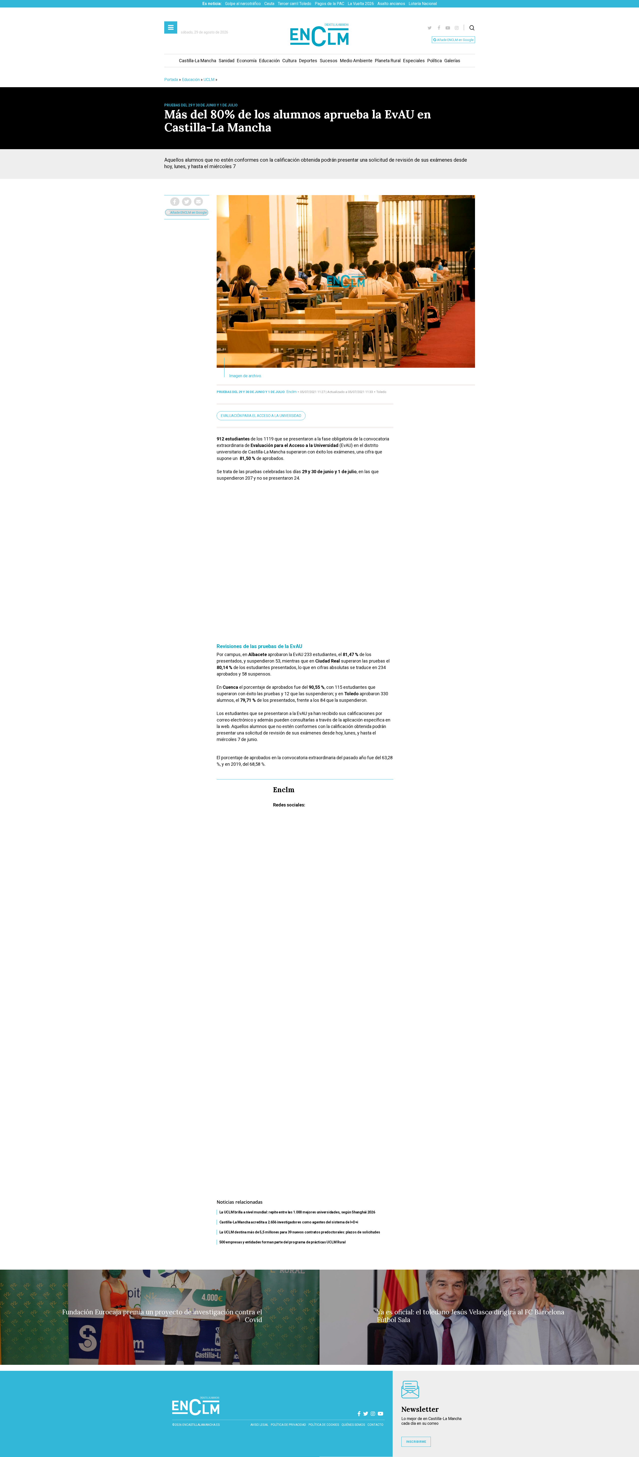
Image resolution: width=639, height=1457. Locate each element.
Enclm (292, 391)
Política (434, 60)
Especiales (414, 60)
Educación (269, 60)
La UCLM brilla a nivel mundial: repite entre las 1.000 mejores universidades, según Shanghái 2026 (297, 1212)
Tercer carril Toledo (294, 3)
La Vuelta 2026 (361, 3)
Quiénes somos (353, 1425)
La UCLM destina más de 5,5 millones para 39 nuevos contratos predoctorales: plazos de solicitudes (299, 1232)
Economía (247, 60)
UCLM (209, 79)
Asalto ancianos (391, 3)
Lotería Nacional (423, 3)
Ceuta (269, 3)
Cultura (289, 60)
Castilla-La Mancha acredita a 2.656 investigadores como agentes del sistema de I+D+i (288, 1222)
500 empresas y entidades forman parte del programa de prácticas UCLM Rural (282, 1242)
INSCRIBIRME (416, 1442)
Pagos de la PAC (329, 3)
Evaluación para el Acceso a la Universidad (261, 416)
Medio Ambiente (356, 60)
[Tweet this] (186, 201)
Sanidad (226, 60)
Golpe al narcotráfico (243, 3)
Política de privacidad (288, 1425)
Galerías (452, 60)
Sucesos (328, 60)
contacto (375, 1425)
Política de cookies (324, 1425)
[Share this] (174, 201)
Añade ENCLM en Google (455, 40)
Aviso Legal (259, 1425)
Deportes (308, 60)
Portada (171, 79)
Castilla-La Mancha (197, 60)
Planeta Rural (388, 60)
